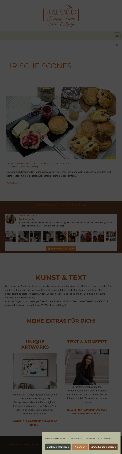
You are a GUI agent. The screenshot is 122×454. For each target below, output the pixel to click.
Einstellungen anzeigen (103, 446)
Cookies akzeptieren (58, 446)
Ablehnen (80, 446)
